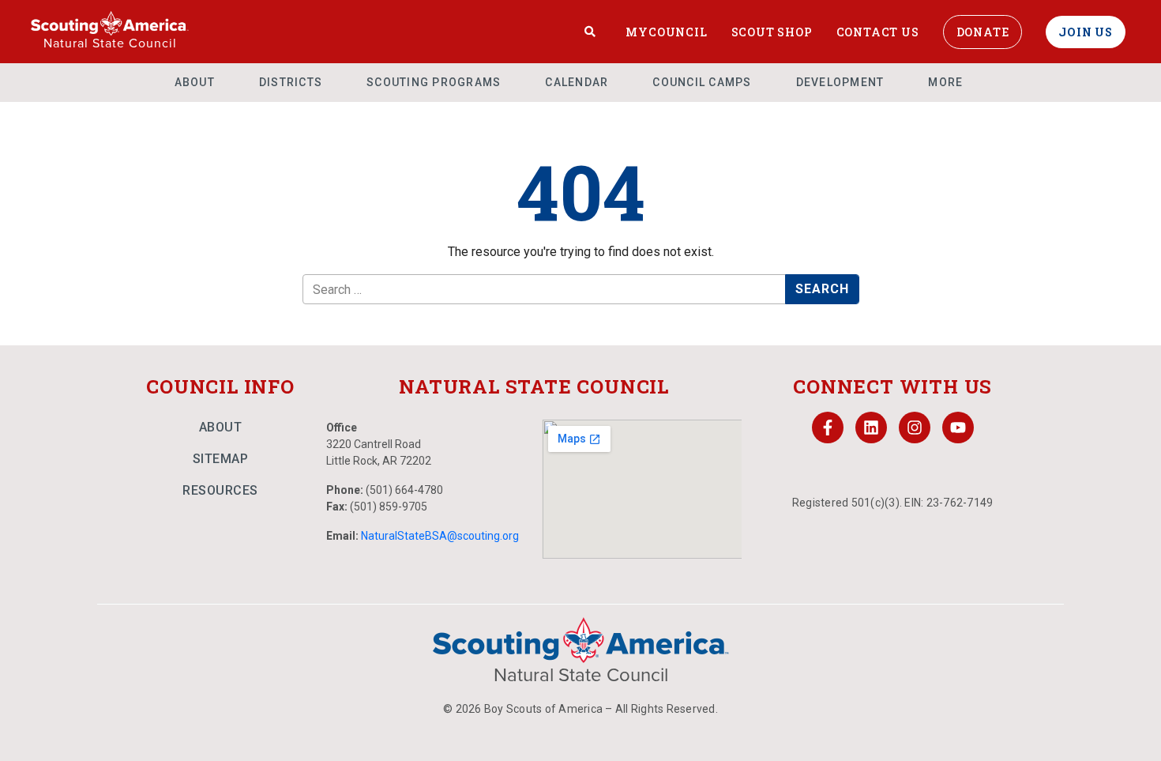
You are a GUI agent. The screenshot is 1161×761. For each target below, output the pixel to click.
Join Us (1085, 32)
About (195, 82)
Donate (982, 32)
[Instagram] (914, 427)
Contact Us (877, 32)
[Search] (590, 32)
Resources (220, 490)
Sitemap (221, 458)
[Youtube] (958, 427)
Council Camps (701, 82)
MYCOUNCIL (666, 32)
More (945, 82)
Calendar (576, 82)
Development (840, 82)
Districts (290, 82)
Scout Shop (772, 32)
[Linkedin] (871, 427)
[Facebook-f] (828, 427)
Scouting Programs (433, 82)
